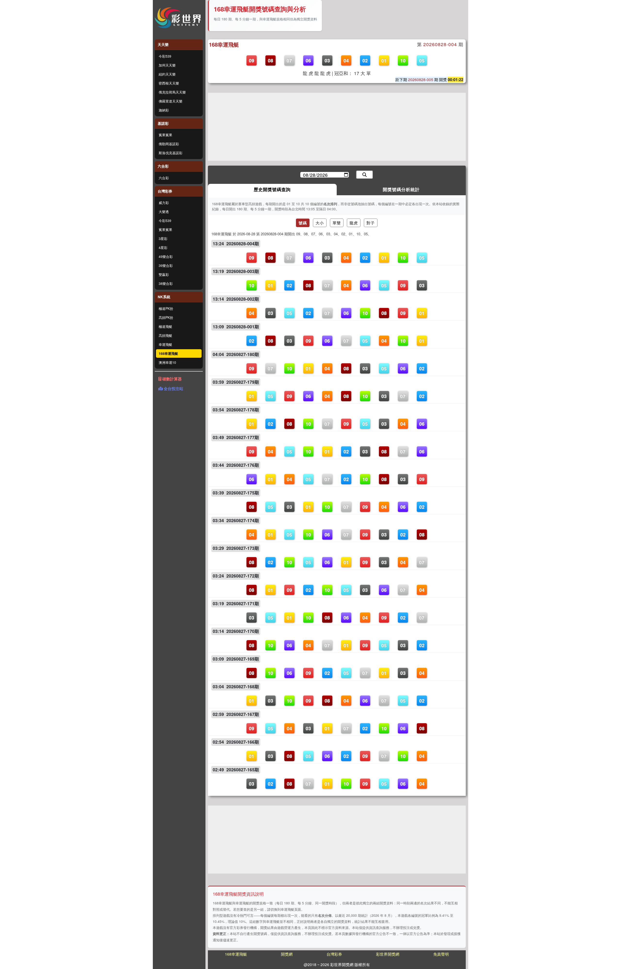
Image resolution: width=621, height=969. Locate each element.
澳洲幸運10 (167, 362)
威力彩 (164, 202)
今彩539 (165, 56)
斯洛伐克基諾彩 (170, 152)
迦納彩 (164, 110)
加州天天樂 (167, 65)
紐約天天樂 (167, 74)
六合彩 (164, 177)
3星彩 (163, 238)
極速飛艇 (165, 326)
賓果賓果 (165, 134)
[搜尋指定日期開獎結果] (364, 174)
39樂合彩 (166, 265)
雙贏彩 (164, 274)
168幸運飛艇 (168, 353)
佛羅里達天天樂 (170, 101)
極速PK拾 (166, 308)
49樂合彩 (166, 256)
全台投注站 (173, 388)
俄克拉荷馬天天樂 (172, 92)
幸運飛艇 (165, 344)
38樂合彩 (166, 283)
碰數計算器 (171, 379)
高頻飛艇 (165, 335)
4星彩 (163, 247)
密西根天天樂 (169, 83)
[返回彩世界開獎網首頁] (179, 17)
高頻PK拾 (166, 317)
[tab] (272, 189)
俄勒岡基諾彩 (169, 143)
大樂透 (164, 211)
